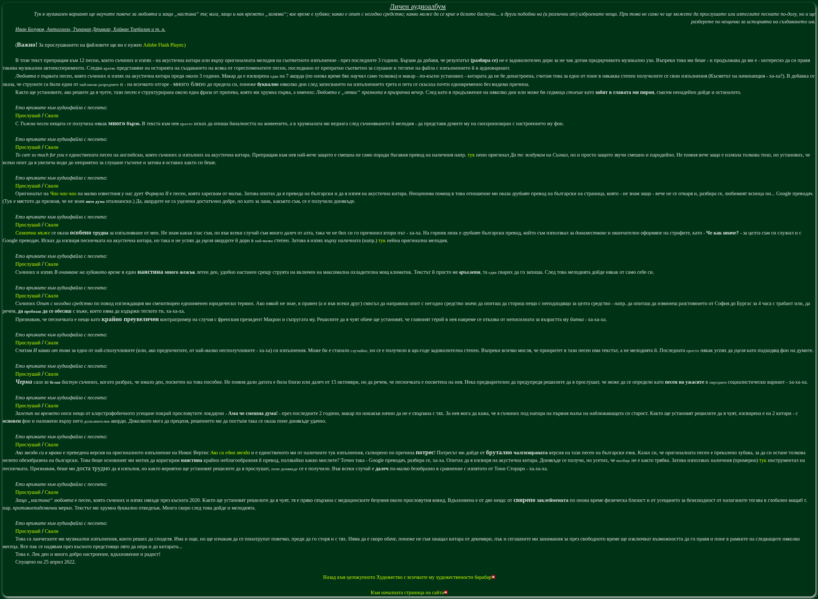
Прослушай (28, 115)
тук (471, 154)
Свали (51, 115)
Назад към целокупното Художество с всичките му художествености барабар (407, 577)
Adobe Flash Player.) (164, 45)
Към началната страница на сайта (407, 592)
